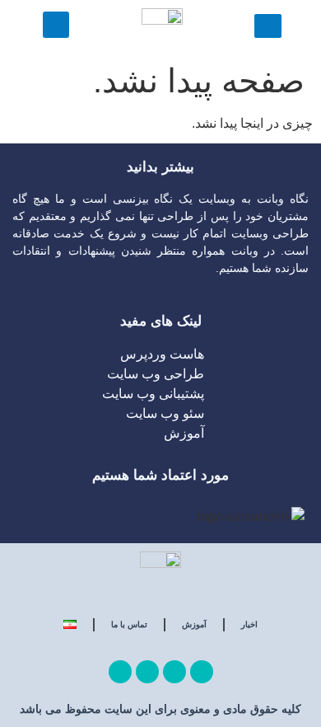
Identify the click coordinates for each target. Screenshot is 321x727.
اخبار (249, 624)
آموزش (194, 624)
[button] (56, 25)
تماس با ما (129, 624)
